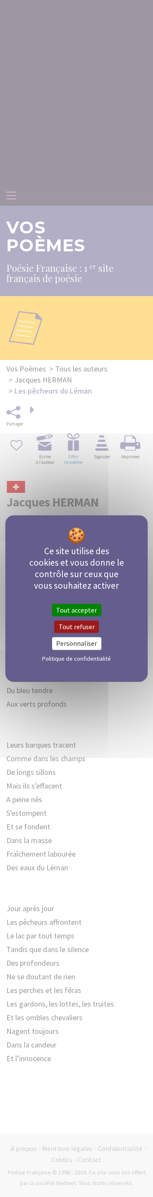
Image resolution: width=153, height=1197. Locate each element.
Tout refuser (77, 626)
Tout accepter (76, 610)
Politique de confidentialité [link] (76, 658)
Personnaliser (76, 643)
